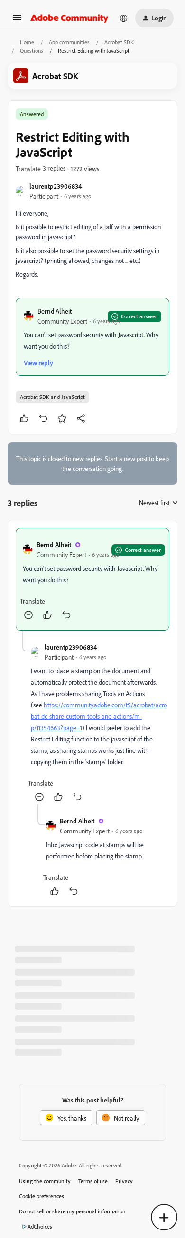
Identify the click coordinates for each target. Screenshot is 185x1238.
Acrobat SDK (119, 41)
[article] (92, 579)
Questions (31, 50)
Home (27, 41)
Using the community (45, 1180)
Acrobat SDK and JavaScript (52, 396)
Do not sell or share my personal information (72, 1211)
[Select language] (123, 18)
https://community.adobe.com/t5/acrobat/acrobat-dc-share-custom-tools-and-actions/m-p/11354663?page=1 (99, 716)
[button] (17, 21)
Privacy (124, 1180)
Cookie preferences (41, 1196)
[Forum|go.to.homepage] (69, 18)
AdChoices (40, 1226)
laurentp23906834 (55, 186)
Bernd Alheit (54, 311)
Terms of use (93, 1180)
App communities (69, 41)
